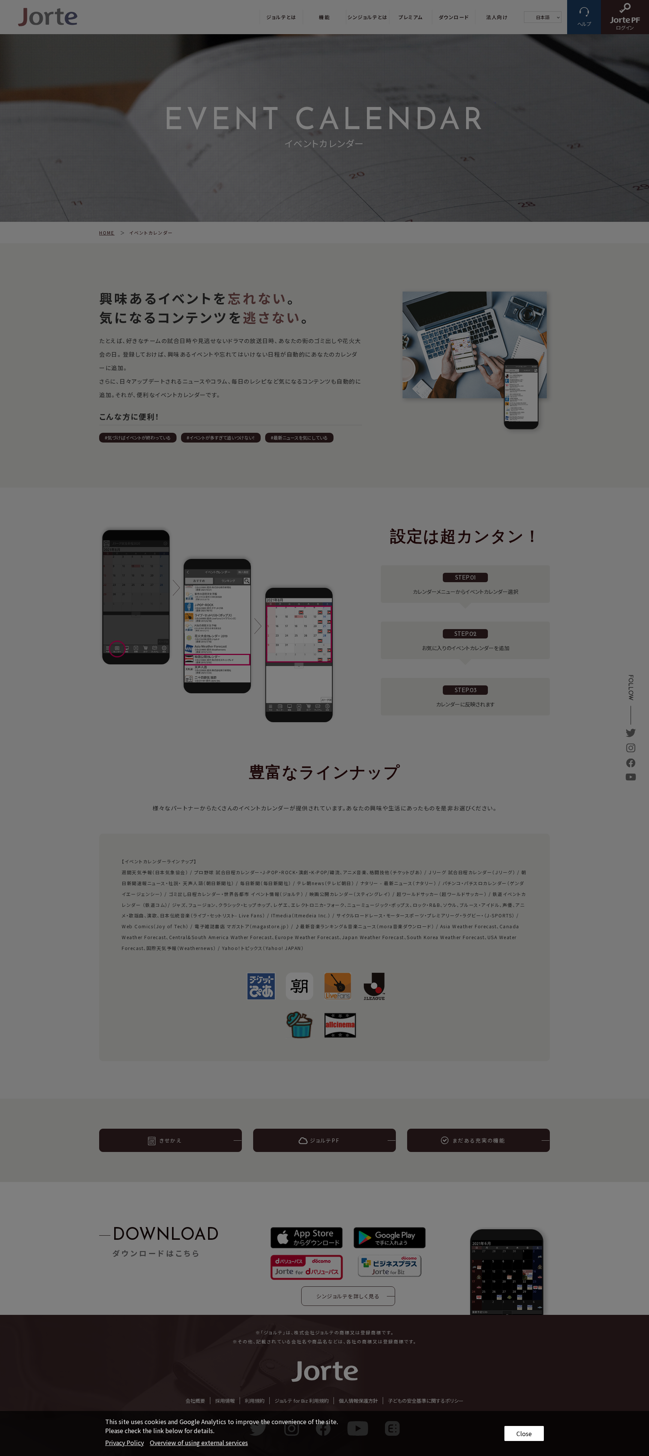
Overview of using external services (199, 1442)
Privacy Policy (124, 1442)
